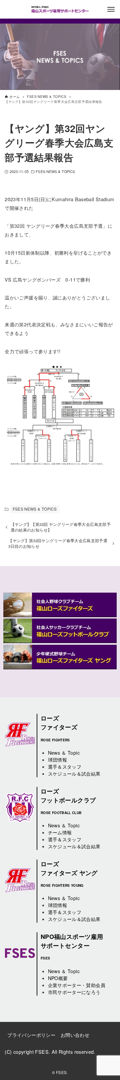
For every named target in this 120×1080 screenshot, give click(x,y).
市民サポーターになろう (74, 992)
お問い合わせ (75, 1034)
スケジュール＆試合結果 (74, 773)
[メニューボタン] (111, 9)
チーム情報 (60, 832)
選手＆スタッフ (65, 766)
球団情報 (57, 759)
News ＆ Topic (64, 752)
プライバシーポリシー (31, 1034)
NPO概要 (58, 978)
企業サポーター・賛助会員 (76, 985)
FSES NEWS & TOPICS (55, 171)
